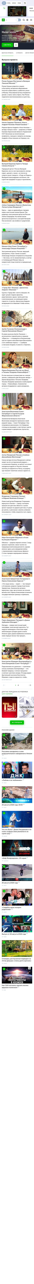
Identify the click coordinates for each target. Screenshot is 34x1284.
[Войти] (27, 20)
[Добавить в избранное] (16, 45)
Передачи (5, 28)
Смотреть (7, 45)
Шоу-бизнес (14, 28)
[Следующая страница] (30, 685)
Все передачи (17, 722)
